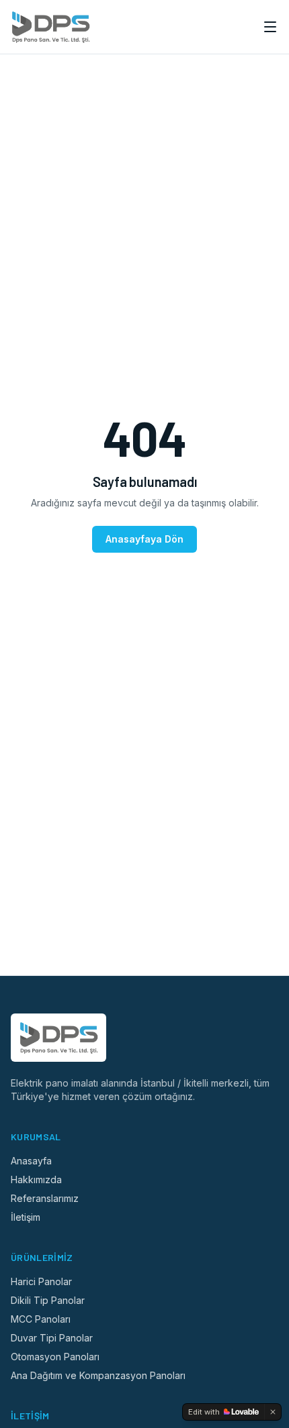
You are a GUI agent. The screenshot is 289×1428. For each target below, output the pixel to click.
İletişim (25, 1217)
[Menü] (270, 27)
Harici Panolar (41, 1281)
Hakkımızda (36, 1179)
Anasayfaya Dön (144, 539)
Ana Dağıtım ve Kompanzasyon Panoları (98, 1375)
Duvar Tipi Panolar (52, 1337)
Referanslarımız (45, 1198)
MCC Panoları (41, 1319)
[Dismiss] (273, 1412)
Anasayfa (31, 1160)
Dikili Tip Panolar (48, 1300)
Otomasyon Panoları (55, 1356)
